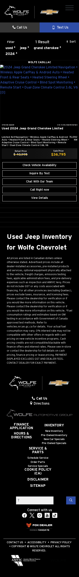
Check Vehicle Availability (39, 165)
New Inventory (54, 431)
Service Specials (38, 466)
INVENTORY (54, 425)
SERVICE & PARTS (38, 450)
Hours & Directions (21, 435)
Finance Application (21, 426)
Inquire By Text (39, 173)
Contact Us (15, 542)
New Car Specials (54, 439)
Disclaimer (37, 479)
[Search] (71, 500)
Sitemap (38, 485)
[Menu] (69, 8)
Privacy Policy (61, 542)
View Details (39, 198)
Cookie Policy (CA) (37, 471)
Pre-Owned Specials (54, 443)
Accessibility (36, 542)
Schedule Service (37, 458)
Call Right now (39, 189)
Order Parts (38, 462)
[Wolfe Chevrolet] (32, 12)
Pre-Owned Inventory (54, 435)
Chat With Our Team (39, 181)
